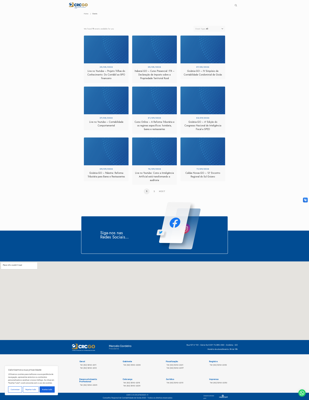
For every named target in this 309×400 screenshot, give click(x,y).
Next (162, 191)
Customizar (15, 389)
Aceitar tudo (47, 389)
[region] (31, 380)
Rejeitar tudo (30, 389)
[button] (302, 393)
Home (86, 13)
